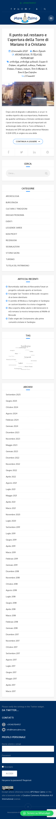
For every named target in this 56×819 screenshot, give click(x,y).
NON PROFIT (11, 234)
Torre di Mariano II (39, 68)
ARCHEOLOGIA (22, 54)
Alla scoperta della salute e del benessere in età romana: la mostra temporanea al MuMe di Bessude (29, 311)
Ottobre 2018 (12, 584)
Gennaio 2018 (12, 628)
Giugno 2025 (11, 401)
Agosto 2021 (11, 483)
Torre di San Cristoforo (27, 72)
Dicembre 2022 (12, 457)
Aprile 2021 (10, 502)
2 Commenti (29, 75)
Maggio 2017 (11, 678)
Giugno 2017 (11, 672)
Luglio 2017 (10, 666)
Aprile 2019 (10, 546)
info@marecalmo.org (16, 729)
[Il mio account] (37, 9)
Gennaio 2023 (12, 451)
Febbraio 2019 (12, 558)
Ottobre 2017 (11, 647)
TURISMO (10, 259)
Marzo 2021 (11, 508)
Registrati (27, 780)
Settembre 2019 (13, 527)
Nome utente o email (11, 744)
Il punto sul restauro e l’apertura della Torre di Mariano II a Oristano (28, 39)
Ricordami (8, 767)
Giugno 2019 (11, 540)
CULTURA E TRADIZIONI (16, 209)
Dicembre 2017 (12, 634)
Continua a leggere (26, 141)
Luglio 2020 (11, 521)
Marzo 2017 (11, 691)
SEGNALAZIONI (13, 246)
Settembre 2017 (13, 653)
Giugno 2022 (11, 470)
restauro (26, 68)
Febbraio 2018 (12, 622)
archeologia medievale (29, 61)
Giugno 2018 (11, 603)
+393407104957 (14, 724)
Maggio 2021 (11, 495)
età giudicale (22, 65)
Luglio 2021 (10, 489)
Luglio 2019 (10, 533)
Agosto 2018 (11, 590)
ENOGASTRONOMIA (15, 215)
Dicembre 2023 (12, 432)
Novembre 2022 (13, 464)
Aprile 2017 (10, 685)
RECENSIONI (11, 240)
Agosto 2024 (11, 413)
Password (6, 755)
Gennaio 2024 (12, 426)
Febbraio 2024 (12, 420)
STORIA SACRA (13, 253)
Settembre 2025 (13, 394)
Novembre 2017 (13, 640)
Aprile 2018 (10, 609)
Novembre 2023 (13, 439)
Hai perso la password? (12, 780)
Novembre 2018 (13, 577)
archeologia (14, 61)
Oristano (18, 68)
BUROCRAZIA (12, 202)
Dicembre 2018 (12, 571)
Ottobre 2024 (12, 407)
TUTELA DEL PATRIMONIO (17, 265)
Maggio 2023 (11, 445)
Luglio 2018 (10, 596)
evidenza (31, 65)
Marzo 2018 (11, 615)
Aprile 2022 (11, 476)
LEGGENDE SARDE (14, 227)
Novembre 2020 (13, 514)
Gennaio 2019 (12, 565)
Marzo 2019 (11, 552)
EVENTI (9, 221)
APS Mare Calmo (37, 792)
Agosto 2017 (11, 659)
